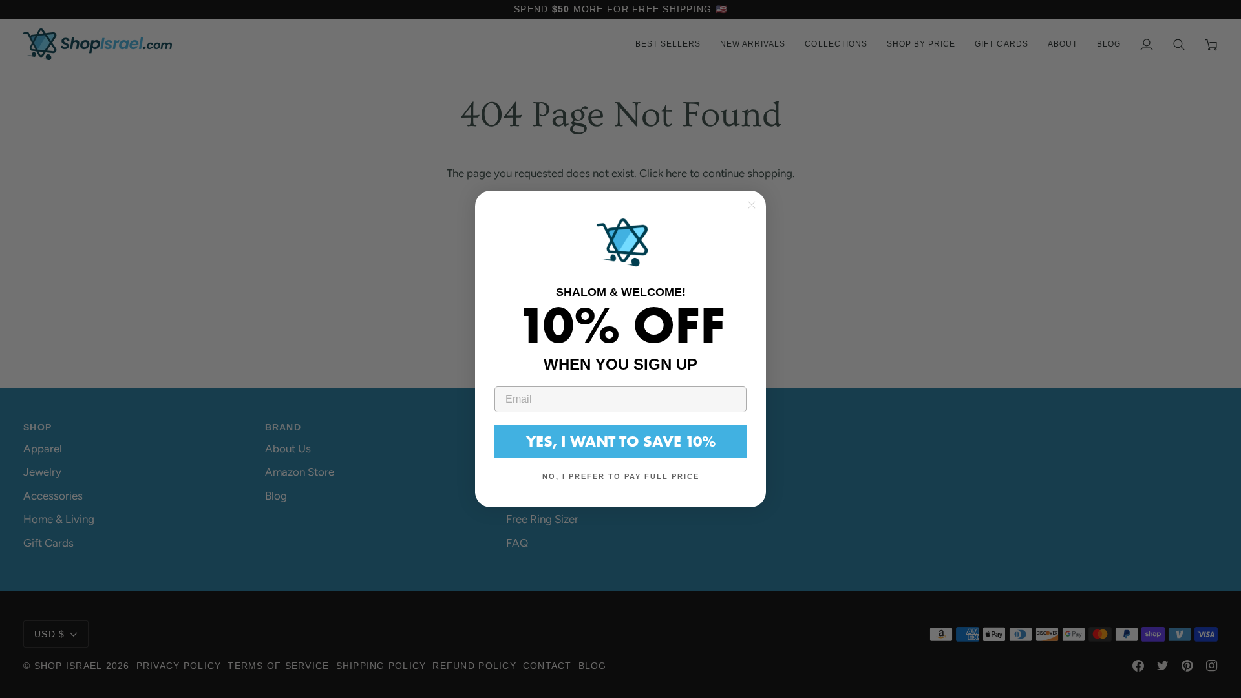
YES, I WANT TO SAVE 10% (621, 441)
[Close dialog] (751, 205)
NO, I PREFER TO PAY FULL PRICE (620, 476)
